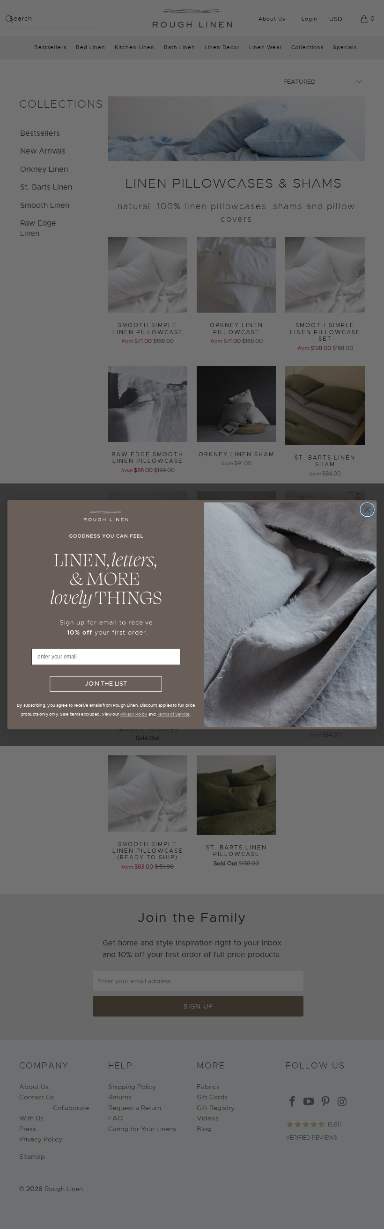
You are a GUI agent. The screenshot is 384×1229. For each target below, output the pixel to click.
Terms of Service (173, 714)
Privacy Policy (134, 714)
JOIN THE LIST (105, 684)
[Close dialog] (367, 509)
